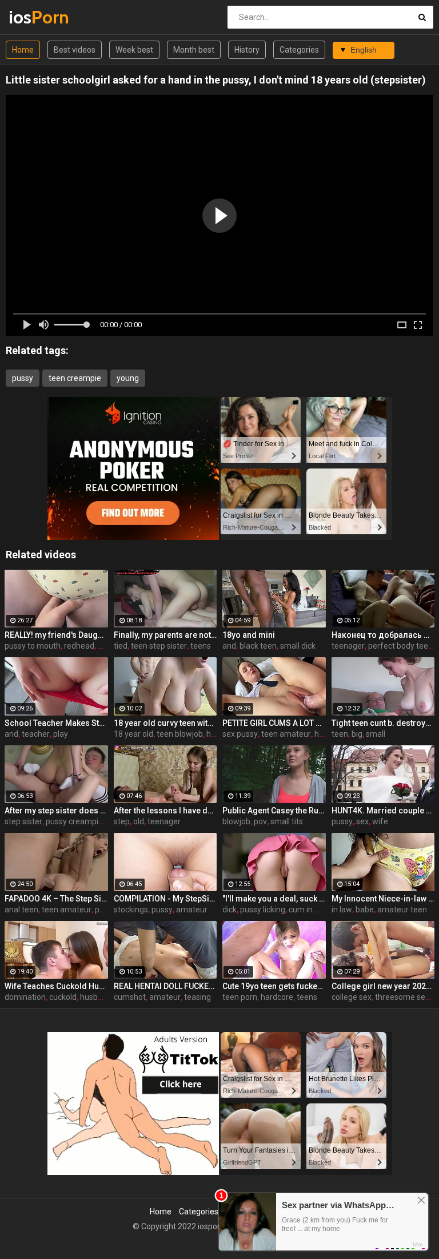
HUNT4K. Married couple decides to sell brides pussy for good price (383, 810)
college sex (352, 997)
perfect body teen (400, 645)
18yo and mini (248, 635)
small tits (286, 821)
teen (340, 733)
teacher (36, 733)
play (60, 733)
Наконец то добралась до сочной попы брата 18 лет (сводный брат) (383, 635)
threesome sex (402, 997)
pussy (22, 378)
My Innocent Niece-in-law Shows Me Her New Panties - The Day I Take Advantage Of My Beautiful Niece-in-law (383, 898)
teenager (348, 645)
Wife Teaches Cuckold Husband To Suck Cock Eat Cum (56, 986)
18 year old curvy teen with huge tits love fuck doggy (165, 723)
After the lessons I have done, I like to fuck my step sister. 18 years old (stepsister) (165, 810)
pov (260, 821)
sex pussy (240, 733)
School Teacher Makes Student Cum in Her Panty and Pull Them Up (56, 723)
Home (23, 49)
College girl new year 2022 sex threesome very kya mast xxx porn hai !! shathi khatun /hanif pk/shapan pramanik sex (383, 986)
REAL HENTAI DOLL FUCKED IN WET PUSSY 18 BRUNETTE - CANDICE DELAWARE (165, 986)
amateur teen (402, 909)
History (247, 49)
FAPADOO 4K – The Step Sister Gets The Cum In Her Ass (56, 898)
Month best (193, 49)
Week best (134, 49)
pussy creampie (74, 821)
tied (120, 645)
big (357, 733)
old (138, 821)
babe (365, 909)
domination (25, 997)
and (229, 645)
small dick (298, 645)
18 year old (133, 733)
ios (39, 17)
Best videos (74, 49)
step (122, 821)
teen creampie (75, 378)
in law (342, 909)
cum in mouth (313, 909)
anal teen (21, 909)
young (128, 378)
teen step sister (159, 645)
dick (229, 909)
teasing (197, 997)
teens (200, 645)
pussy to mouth (33, 645)
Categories (299, 49)
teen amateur (286, 733)
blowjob (236, 821)
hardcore (277, 997)
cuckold (63, 997)
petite (105, 909)
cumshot (130, 997)
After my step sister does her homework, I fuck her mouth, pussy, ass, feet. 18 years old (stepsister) (56, 810)
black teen (258, 645)
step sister (23, 821)
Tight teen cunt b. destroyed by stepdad (383, 723)
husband (95, 997)
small (375, 733)
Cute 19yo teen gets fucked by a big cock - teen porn (274, 986)
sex (362, 821)
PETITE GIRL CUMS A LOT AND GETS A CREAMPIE (274, 723)
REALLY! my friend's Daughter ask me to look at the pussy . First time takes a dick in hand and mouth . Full (56, 635)
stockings (131, 909)
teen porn (239, 997)
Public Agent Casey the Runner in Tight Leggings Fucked (274, 810)
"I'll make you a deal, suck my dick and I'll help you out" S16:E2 (274, 898)
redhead (79, 645)
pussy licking (262, 909)
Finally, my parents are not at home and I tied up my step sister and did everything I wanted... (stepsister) (165, 635)
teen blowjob (180, 733)
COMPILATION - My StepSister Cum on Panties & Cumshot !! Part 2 (165, 898)
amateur (191, 909)
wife (380, 821)
